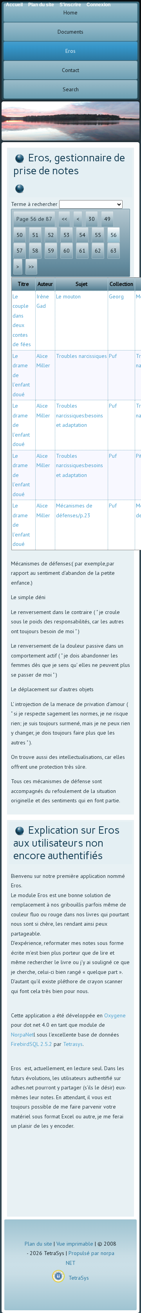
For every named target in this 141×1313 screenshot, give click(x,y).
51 (35, 234)
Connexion (98, 4)
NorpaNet (22, 1034)
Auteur (45, 283)
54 (82, 234)
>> (31, 266)
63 (113, 250)
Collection (121, 283)
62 (98, 250)
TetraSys (79, 1277)
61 (82, 250)
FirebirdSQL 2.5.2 (31, 1044)
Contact (70, 70)
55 (98, 234)
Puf (113, 355)
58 (35, 250)
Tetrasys (73, 1044)
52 (51, 234)
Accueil (14, 4)
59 (51, 250)
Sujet (81, 283)
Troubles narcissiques (81, 355)
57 (19, 250)
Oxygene (115, 1015)
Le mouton (68, 296)
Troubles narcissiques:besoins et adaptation (79, 415)
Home (70, 12)
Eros (70, 50)
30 (92, 218)
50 (19, 234)
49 (107, 218)
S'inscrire (70, 4)
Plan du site (38, 1243)
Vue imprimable (74, 1243)
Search (71, 89)
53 (66, 234)
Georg (116, 296)
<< (64, 218)
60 (66, 250)
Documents (70, 31)
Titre (23, 283)
